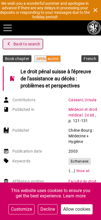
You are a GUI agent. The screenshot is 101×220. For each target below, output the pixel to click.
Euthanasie (80, 161)
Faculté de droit (82, 181)
